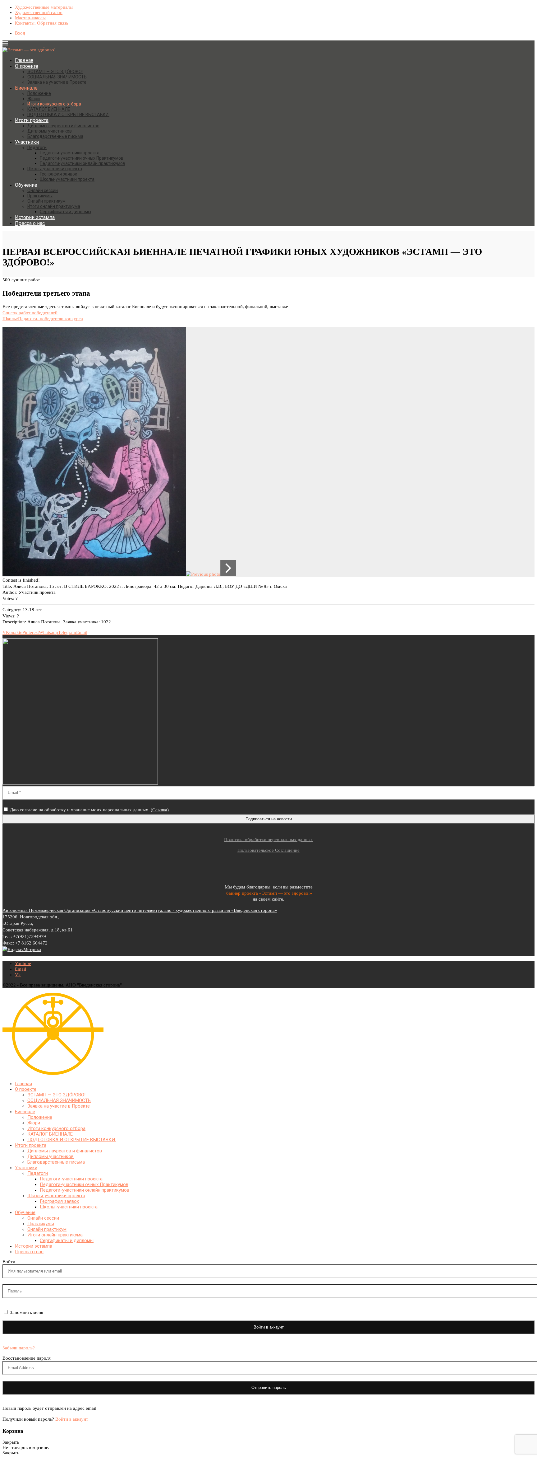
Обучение (26, 185)
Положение (39, 93)
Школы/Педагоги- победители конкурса (42, 318)
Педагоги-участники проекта (69, 152)
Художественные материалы (44, 7)
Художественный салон (38, 12)
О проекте (26, 66)
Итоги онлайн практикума (53, 206)
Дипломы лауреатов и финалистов (63, 125)
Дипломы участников (49, 131)
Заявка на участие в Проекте (56, 82)
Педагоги (37, 147)
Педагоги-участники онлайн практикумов (82, 163)
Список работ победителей (29, 312)
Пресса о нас (30, 223)
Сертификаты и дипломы (65, 211)
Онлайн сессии (42, 190)
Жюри (33, 98)
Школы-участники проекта (54, 168)
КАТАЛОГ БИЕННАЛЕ (48, 109)
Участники (27, 142)
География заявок (58, 173)
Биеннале (26, 88)
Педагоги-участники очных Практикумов (81, 158)
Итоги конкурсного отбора (54, 103)
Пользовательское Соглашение (268, 850)
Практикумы (40, 195)
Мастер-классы (30, 17)
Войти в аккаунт (71, 1419)
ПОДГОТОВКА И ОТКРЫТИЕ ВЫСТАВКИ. (68, 114)
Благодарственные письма (55, 136)
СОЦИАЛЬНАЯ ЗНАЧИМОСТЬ (57, 76)
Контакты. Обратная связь (41, 23)
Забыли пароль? (18, 1347)
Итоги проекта (31, 120)
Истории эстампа (35, 217)
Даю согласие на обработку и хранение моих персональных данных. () (89, 809)
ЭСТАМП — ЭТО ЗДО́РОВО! (55, 71)
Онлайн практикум (46, 201)
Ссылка (159, 809)
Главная (24, 60)
